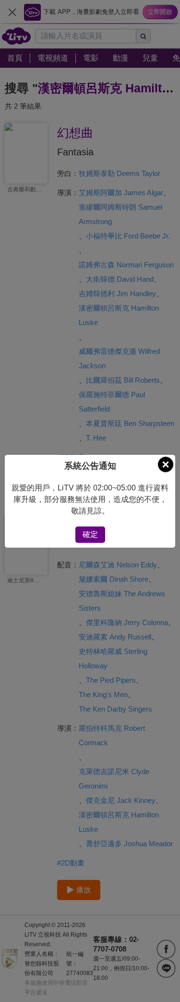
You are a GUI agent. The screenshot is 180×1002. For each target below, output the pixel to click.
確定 (90, 534)
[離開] (165, 464)
